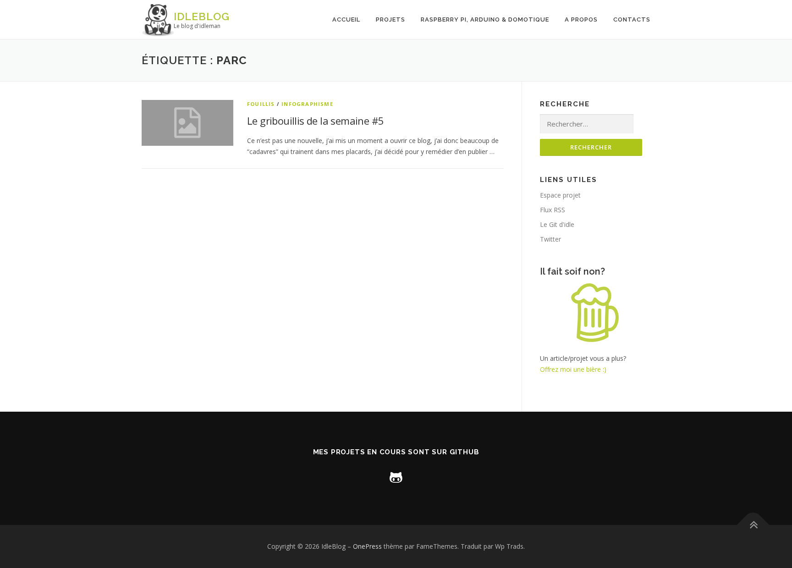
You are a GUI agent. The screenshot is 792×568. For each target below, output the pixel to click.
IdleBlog (202, 16)
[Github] (396, 476)
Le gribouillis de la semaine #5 (315, 120)
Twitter (550, 239)
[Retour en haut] (753, 525)
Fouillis (261, 103)
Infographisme (307, 103)
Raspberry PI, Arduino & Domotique (485, 19)
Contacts (631, 19)
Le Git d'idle (557, 224)
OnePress (367, 546)
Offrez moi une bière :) (573, 369)
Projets (390, 19)
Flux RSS (552, 209)
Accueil (346, 19)
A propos (581, 19)
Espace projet (560, 195)
